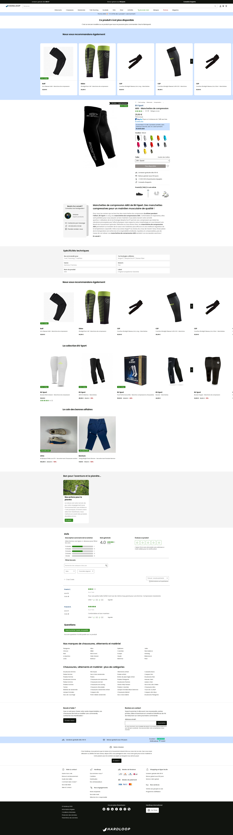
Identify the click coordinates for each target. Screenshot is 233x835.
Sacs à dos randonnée (97, 674)
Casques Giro (149, 674)
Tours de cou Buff (150, 689)
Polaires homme (68, 684)
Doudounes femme (69, 672)
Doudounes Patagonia (152, 694)
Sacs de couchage (69, 694)
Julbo (146, 648)
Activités (130, 10)
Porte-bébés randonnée (98, 694)
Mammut (120, 658)
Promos (165, 10)
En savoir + (97, 236)
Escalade (105, 10)
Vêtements (58, 10)
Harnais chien (149, 679)
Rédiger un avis (155, 111)
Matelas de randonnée (70, 689)
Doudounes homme (69, 679)
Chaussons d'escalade (97, 687)
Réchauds (93, 672)
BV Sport (139, 106)
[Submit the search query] (215, 6)
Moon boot (93, 653)
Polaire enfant (121, 674)
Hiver (121, 10)
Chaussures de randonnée (98, 679)
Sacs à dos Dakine (123, 694)
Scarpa (119, 653)
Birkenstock (148, 656)
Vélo (114, 10)
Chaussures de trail (96, 682)
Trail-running (141, 102)
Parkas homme (68, 682)
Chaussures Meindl (123, 692)
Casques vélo (94, 692)
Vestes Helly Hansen (123, 684)
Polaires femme (68, 677)
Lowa (64, 658)
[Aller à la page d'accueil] (136, 102)
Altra (91, 648)
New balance (149, 651)
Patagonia (66, 648)
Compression (157, 102)
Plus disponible (150, 166)
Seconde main (144, 10)
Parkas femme (67, 674)
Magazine (175, 10)
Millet (92, 651)
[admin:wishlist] (168, 166)
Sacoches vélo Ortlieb (151, 684)
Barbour (92, 658)
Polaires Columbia (123, 687)
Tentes (65, 687)
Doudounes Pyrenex (123, 682)
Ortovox (65, 651)
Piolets (92, 677)
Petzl (146, 658)
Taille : (137, 157)
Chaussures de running (97, 684)
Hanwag (147, 653)
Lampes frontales (68, 692)
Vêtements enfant (123, 672)
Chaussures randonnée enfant (100, 689)
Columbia (120, 651)
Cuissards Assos (150, 672)
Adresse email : (130, 719)
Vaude (119, 656)
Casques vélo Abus (151, 692)
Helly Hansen (94, 656)
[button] (99, 136)
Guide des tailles (164, 157)
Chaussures (69, 10)
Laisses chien (149, 682)
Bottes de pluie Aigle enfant (126, 677)
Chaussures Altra (150, 687)
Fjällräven (120, 648)
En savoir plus (140, 128)
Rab (64, 653)
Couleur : (140, 133)
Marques (156, 10)
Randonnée (81, 10)
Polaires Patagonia (123, 679)
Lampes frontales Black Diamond (127, 689)
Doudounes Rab (150, 677)
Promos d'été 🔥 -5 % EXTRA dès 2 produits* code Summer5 (116, 14)
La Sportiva (66, 656)
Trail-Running (94, 10)
